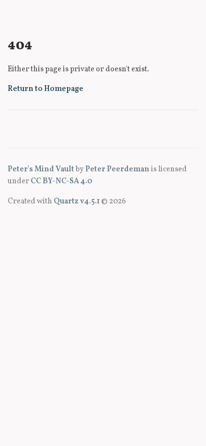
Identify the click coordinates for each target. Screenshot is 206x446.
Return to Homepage (45, 89)
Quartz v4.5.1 (77, 201)
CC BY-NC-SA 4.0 (61, 181)
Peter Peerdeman (117, 169)
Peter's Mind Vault (41, 169)
